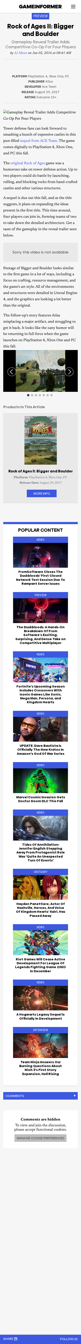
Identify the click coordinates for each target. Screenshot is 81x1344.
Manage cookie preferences (40, 1138)
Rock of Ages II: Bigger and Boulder (40, 471)
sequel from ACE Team (38, 141)
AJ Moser (20, 53)
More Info (41, 493)
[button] (73, 353)
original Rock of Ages (28, 163)
